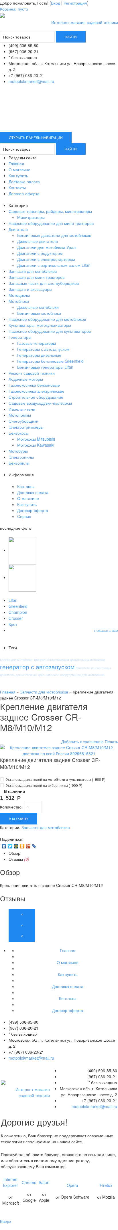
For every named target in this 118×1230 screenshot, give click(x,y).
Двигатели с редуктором (40, 253)
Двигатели (18, 229)
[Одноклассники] (22, 846)
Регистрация (75, 3)
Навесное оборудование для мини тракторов (51, 223)
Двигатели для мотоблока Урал (46, 247)
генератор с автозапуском (37, 666)
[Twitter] (10, 846)
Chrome (29, 1182)
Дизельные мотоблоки (38, 307)
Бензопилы (19, 463)
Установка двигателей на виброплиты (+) (43, 785)
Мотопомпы (20, 415)
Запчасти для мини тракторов (36, 277)
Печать (111, 741)
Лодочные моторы (26, 379)
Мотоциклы (19, 295)
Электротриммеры (26, 427)
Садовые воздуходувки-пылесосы (40, 403)
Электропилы (21, 457)
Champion (18, 612)
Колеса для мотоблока (16, 659)
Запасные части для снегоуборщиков (44, 283)
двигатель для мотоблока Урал (22, 674)
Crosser (16, 618)
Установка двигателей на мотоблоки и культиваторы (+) (55, 779)
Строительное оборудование (36, 397)
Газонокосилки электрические (36, 391)
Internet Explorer (10, 1182)
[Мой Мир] (16, 846)
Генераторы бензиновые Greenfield (50, 361)
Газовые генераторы (36, 343)
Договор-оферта (24, 193)
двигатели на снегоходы (93, 668)
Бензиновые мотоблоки (39, 313)
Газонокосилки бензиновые (34, 385)
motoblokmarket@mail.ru (31, 81)
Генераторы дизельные (39, 355)
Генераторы (20, 337)
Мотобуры (18, 451)
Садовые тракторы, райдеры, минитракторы (50, 211)
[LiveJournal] (34, 846)
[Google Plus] (28, 846)
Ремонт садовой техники (32, 373)
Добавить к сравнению (82, 741)
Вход (55, 3)
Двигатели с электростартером (46, 259)
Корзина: (14, 9)
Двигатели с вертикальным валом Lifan (54, 265)
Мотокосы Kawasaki (35, 445)
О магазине (19, 169)
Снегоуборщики (23, 421)
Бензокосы (19, 433)
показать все (106, 630)
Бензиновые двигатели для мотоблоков (54, 235)
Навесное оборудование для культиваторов (50, 331)
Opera (72, 1185)
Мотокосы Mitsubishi (36, 439)
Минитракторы (31, 217)
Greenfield (18, 606)
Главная (16, 163)
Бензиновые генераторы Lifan (45, 367)
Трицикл (39, 659)
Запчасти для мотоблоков (33, 271)
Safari (44, 1182)
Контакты (17, 187)
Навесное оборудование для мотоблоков (47, 319)
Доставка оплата (24, 181)
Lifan (13, 600)
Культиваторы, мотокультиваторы (40, 325)
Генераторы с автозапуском (43, 349)
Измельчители (22, 409)
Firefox (106, 1185)
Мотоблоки (19, 301)
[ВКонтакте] (4, 846)
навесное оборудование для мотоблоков (75, 674)
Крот (13, 624)
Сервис (24, 516)
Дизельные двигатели (37, 241)
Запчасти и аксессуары (30, 289)
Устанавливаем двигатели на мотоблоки (75, 659)
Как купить (18, 175)
